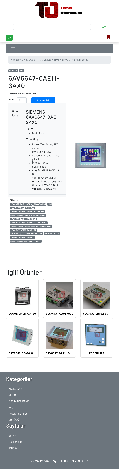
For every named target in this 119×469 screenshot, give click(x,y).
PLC (11, 407)
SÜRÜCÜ (14, 419)
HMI (56, 59)
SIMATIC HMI (40, 204)
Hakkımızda (15, 441)
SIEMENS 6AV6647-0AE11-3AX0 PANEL (28, 223)
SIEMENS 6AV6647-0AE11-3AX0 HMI (27, 211)
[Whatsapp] (9, 38)
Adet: (11, 99)
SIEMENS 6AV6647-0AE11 (22, 237)
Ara (104, 26)
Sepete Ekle (43, 100)
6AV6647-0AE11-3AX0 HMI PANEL (26, 234)
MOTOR (13, 395)
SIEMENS (45, 59)
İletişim (13, 448)
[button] (109, 37)
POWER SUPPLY (18, 413)
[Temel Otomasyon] (58, 10)
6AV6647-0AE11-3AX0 (21, 204)
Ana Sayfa (17, 59)
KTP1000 (30, 208)
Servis (12, 435)
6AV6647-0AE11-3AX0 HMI (23, 219)
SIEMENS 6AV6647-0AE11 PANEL (25, 241)
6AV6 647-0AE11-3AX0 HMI (23, 230)
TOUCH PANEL (17, 208)
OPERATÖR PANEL (19, 401)
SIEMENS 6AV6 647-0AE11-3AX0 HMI (27, 215)
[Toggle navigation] (13, 49)
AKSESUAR (15, 388)
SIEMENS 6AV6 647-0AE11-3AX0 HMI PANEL (30, 226)
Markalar (31, 59)
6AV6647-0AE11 (52, 234)
